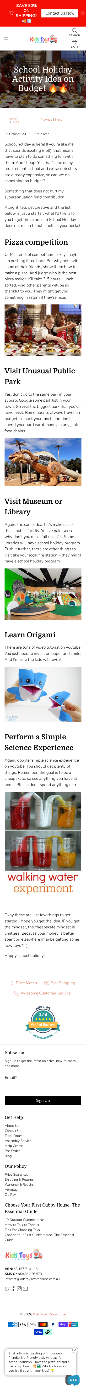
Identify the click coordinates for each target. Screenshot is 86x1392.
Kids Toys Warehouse (49, 1314)
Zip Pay (10, 1194)
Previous (46, 119)
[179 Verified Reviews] (43, 1041)
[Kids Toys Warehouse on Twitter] (7, 1290)
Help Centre (14, 1146)
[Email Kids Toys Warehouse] (25, 1290)
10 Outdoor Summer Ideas (24, 1220)
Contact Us (13, 1130)
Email (11, 1077)
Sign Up (43, 1100)
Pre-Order (12, 1151)
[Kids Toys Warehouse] (43, 38)
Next (58, 119)
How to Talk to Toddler (22, 1225)
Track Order (13, 1136)
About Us (12, 1125)
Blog (16, 121)
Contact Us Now (59, 13)
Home (13, 119)
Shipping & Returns (19, 1179)
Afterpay (11, 1189)
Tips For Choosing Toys (22, 1230)
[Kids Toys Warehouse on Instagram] (19, 1290)
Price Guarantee (16, 1174)
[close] (82, 13)
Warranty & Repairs (19, 1184)
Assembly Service (18, 1141)
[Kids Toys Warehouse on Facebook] (13, 1290)
